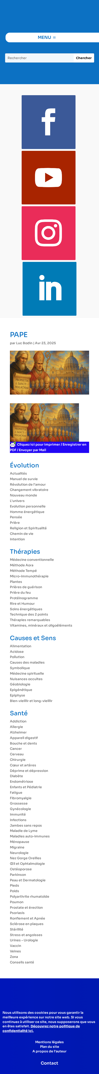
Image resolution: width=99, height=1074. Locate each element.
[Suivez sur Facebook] (49, 122)
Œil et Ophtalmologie (27, 864)
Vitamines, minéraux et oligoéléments (41, 625)
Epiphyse (17, 695)
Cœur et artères (23, 765)
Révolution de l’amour (28, 484)
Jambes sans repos (26, 825)
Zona (14, 957)
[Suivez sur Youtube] (49, 178)
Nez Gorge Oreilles (25, 858)
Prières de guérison (26, 587)
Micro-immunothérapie (29, 576)
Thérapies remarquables (30, 620)
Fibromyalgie (21, 798)
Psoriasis (17, 913)
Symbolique (20, 668)
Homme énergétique (27, 512)
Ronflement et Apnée (27, 918)
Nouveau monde (23, 495)
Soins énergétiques (26, 609)
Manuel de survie (24, 479)
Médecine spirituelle (27, 673)
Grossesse (19, 803)
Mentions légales (49, 1042)
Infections (18, 820)
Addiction (18, 721)
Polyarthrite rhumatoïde (29, 896)
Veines (15, 951)
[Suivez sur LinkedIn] (49, 289)
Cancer (16, 749)
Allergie (16, 727)
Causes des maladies (27, 662)
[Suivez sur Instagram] (49, 233)
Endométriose (21, 781)
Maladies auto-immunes (30, 836)
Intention (17, 539)
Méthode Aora (21, 565)
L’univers (17, 501)
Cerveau (17, 754)
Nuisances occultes (26, 679)
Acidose (17, 652)
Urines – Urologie (24, 940)
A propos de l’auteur (49, 1051)
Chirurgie (18, 760)
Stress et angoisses (26, 935)
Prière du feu (20, 592)
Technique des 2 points (29, 614)
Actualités (18, 473)
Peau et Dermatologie (28, 880)
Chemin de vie (21, 534)
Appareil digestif (24, 738)
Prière (15, 523)
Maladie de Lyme (24, 831)
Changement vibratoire (29, 490)
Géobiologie (20, 684)
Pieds (14, 885)
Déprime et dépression (29, 771)
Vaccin (15, 946)
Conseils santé (22, 962)
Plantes (16, 582)
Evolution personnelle (28, 506)
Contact (49, 1063)
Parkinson (18, 875)
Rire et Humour (22, 603)
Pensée (16, 517)
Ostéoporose (21, 869)
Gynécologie (20, 809)
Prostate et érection (26, 907)
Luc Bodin (24, 343)
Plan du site (49, 1047)
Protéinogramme (24, 598)
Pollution (17, 657)
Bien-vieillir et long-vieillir (31, 701)
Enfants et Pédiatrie (26, 787)
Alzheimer (18, 732)
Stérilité (16, 929)
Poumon (16, 902)
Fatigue (16, 792)
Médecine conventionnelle (32, 560)
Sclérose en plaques (27, 924)
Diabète (16, 776)
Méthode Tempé (23, 571)
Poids (14, 891)
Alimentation (20, 646)
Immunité (18, 814)
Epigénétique (21, 690)
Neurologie (19, 853)
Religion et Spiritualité (28, 528)
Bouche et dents (23, 743)
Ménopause (19, 842)
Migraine (17, 847)
